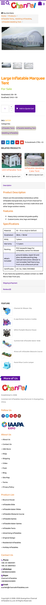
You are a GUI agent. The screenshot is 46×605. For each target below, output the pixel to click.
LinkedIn (12, 142)
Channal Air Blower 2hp (23, 308)
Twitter (8, 142)
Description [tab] (7, 185)
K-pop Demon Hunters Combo (25, 319)
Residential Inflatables (12, 542)
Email (22, 142)
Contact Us (7, 444)
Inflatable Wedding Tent (26, 128)
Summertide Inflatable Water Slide (27, 341)
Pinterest (17, 142)
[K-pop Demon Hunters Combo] (7, 322)
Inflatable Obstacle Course (13, 514)
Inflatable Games (9, 519)
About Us (6, 439)
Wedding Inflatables (10, 133)
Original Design (9, 538)
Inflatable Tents (8, 128)
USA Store (7, 449)
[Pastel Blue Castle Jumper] (7, 365)
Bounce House (9, 500)
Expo (5, 468)
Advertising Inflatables (12, 533)
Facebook (3, 142)
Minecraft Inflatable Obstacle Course (28, 351)
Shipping (6, 458)
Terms (5, 482)
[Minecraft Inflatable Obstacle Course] (7, 354)
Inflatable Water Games (12, 523)
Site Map (6, 477)
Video (5, 463)
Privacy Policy (8, 487)
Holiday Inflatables (10, 547)
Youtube (15, 416)
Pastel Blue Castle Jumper (24, 362)
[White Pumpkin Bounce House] (7, 332)
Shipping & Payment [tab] (10, 283)
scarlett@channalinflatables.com (14, 587)
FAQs (5, 454)
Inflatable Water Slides (12, 509)
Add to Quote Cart (26, 108)
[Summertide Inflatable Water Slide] (7, 343)
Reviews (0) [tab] (7, 289)
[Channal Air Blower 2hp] (7, 311)
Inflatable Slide (9, 504)
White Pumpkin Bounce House (25, 330)
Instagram (19, 416)
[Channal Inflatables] (23, 5)
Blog (4, 473)
